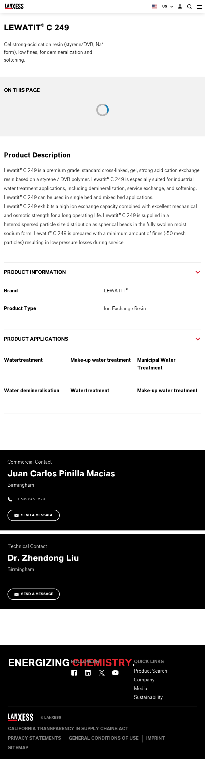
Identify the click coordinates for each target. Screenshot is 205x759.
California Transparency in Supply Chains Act (68, 729)
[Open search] (189, 7)
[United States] (154, 6)
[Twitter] (101, 673)
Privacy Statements (34, 738)
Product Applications (36, 339)
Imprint (155, 738)
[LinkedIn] (88, 673)
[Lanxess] (24, 718)
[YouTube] (115, 673)
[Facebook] (74, 673)
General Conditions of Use (103, 738)
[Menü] (199, 6)
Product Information (35, 272)
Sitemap (18, 748)
